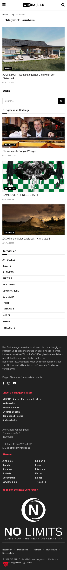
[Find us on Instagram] (8, 383)
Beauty (6, 266)
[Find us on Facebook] (3, 383)
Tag (12, 15)
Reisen (8, 68)
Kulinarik (8, 297)
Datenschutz (8, 553)
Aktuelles (10, 145)
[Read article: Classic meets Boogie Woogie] (33, 132)
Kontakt (37, 550)
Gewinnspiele (10, 290)
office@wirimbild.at (20, 448)
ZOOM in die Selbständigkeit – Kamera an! (26, 238)
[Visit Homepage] (33, 5)
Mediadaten (22, 550)
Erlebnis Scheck (11, 411)
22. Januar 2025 (10, 155)
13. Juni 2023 (9, 83)
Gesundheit (9, 284)
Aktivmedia (8, 403)
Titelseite (8, 327)
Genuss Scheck (10, 407)
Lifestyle (8, 309)
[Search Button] (63, 5)
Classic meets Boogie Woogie (19, 151)
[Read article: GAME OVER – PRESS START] (33, 176)
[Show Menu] (4, 5)
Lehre (5, 303)
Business (9, 232)
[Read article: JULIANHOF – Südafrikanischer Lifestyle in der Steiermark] (33, 49)
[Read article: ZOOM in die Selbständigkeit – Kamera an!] (33, 219)
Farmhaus (21, 15)
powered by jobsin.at (23, 562)
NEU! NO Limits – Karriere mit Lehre (21, 399)
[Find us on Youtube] (14, 383)
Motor (6, 315)
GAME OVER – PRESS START (20, 195)
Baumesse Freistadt (13, 416)
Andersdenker (10, 420)
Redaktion (7, 550)
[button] (6, 564)
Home (5, 15)
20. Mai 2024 (9, 199)
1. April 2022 (9, 243)
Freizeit (7, 278)
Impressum (51, 550)
